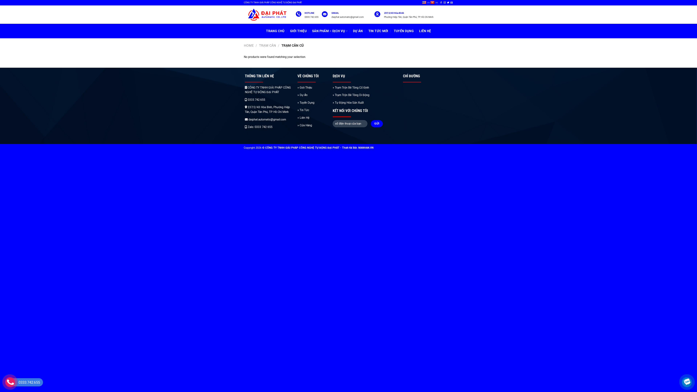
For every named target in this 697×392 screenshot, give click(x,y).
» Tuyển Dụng (305, 102)
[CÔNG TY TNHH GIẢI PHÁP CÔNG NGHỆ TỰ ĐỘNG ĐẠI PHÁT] (267, 14)
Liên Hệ (425, 31)
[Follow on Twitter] (448, 2)
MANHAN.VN (366, 147)
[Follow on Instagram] (445, 2)
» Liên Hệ (303, 117)
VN (436, 3)
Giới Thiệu (298, 31)
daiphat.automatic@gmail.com (267, 119)
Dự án (358, 31)
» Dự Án (302, 95)
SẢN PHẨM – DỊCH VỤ (328, 31)
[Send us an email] (452, 2)
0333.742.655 (256, 99)
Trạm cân (267, 45)
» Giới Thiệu (304, 87)
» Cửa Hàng (304, 125)
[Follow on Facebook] (441, 2)
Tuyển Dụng (404, 31)
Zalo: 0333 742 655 (259, 127)
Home (249, 45)
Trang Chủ (275, 31)
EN (428, 3)
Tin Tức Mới (378, 31)
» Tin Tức (303, 110)
